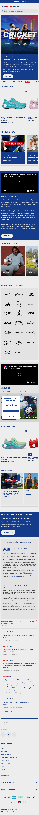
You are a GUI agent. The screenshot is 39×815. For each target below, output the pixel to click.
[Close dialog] (35, 398)
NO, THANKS (10, 414)
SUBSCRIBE (11, 411)
